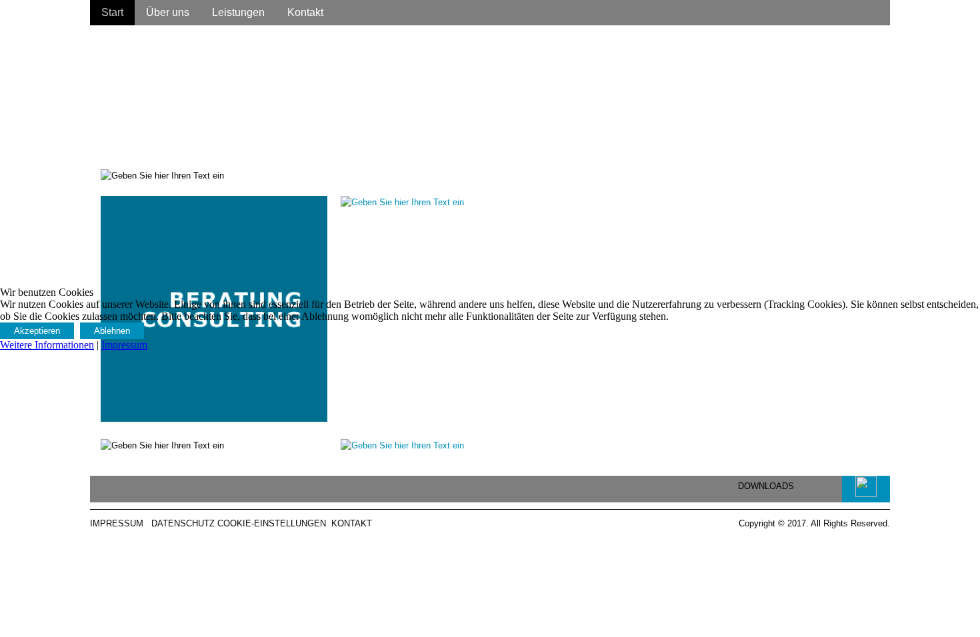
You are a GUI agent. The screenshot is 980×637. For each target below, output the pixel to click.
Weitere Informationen (47, 344)
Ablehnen (112, 331)
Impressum (124, 344)
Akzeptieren (37, 331)
